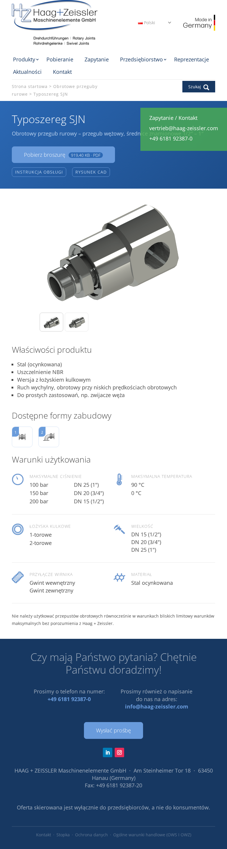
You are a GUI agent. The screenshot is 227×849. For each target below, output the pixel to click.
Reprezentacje (191, 59)
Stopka (63, 834)
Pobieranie (59, 59)
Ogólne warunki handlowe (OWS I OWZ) (152, 834)
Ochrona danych (91, 834)
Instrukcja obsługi (39, 172)
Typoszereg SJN (50, 94)
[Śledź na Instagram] (119, 752)
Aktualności (27, 71)
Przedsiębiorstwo (141, 59)
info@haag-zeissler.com (156, 706)
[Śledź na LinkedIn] (107, 752)
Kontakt (62, 71)
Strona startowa (30, 86)
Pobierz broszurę (62, 154)
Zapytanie (97, 59)
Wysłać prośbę (113, 730)
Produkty (24, 59)
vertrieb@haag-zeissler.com (183, 128)
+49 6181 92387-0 (69, 699)
